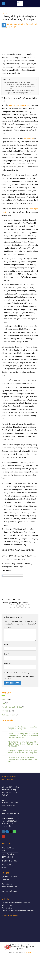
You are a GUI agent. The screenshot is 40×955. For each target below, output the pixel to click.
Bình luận (8, 627)
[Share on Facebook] (14, 606)
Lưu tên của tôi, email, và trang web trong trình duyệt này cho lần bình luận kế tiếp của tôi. (19, 676)
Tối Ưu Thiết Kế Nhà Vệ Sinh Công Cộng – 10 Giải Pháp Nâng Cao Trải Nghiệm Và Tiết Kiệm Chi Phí (23, 744)
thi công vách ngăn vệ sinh (19, 105)
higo (3, 703)
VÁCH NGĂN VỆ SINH (8, 849)
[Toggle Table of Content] (34, 79)
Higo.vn (28, 952)
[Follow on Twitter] (7, 832)
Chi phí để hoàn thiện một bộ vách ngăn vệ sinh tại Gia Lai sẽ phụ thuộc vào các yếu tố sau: (22, 86)
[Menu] (3, 3)
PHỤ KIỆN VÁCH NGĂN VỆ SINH (8, 856)
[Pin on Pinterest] (25, 606)
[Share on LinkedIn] (29, 606)
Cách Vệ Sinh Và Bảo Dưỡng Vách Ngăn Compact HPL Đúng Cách (23, 728)
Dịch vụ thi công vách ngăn (15, 946)
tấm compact (29, 139)
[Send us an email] (11, 832)
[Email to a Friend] (22, 606)
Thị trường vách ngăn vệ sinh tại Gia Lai (17, 82)
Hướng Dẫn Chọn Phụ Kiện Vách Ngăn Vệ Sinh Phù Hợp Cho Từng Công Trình (22, 752)
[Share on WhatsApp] (10, 606)
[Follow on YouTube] (3, 836)
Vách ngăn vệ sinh (8, 715)
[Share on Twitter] (18, 606)
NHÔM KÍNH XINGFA (9, 861)
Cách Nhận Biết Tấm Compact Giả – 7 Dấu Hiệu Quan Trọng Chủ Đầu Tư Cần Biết (22, 759)
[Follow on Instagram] (3, 832)
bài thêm (5, 699)
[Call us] (14, 832)
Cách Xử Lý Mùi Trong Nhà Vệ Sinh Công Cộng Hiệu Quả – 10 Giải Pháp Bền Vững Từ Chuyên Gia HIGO (23, 735)
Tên (6, 645)
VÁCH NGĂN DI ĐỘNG (8, 866)
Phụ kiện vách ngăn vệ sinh (12, 707)
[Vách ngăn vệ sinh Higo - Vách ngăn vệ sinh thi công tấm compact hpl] (20, 3)
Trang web (7, 663)
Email (6, 654)
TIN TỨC (5, 13)
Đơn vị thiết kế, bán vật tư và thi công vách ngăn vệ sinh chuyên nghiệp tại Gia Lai (20, 92)
